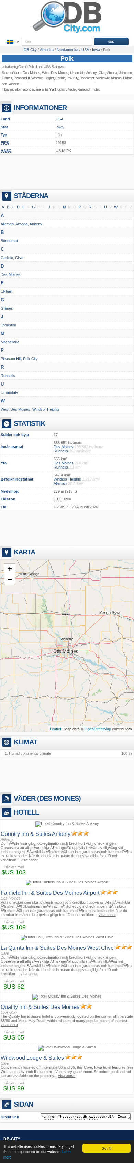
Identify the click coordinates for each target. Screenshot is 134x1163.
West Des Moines (55, 73)
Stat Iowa (58, 67)
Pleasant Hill (22, 78)
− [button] (10, 579)
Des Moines (31, 73)
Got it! (106, 1148)
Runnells (13, 84)
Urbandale (77, 73)
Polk (67, 58)
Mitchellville (10, 342)
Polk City (72, 78)
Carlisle (60, 78)
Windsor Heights (42, 78)
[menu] (12, 42)
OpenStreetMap (98, 728)
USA (59, 119)
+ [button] (10, 568)
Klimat (81, 89)
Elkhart (6, 291)
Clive (19, 258)
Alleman (7, 224)
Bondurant (9, 241)
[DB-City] (67, 33)
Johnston (8, 325)
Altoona (21, 224)
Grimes (7, 78)
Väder (72, 89)
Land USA (43, 67)
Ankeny (36, 224)
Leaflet (55, 728)
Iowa (60, 127)
